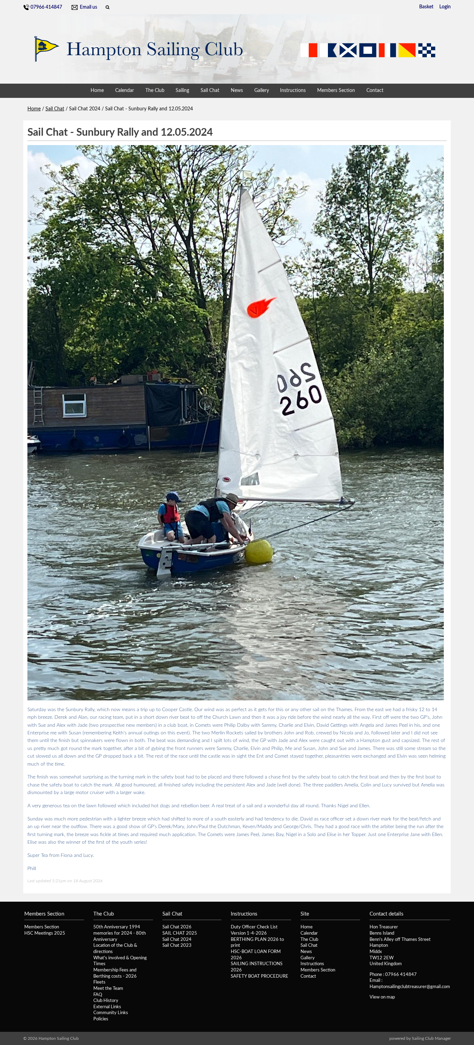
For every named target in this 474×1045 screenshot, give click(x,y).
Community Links (110, 1013)
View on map (382, 997)
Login (445, 7)
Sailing (182, 90)
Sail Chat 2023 (177, 945)
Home (97, 90)
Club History (105, 1000)
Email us (88, 7)
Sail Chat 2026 (177, 927)
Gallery (261, 90)
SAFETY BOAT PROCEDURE (259, 976)
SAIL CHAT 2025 (179, 933)
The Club (154, 90)
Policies (100, 1019)
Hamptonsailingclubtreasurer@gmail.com (410, 987)
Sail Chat (210, 90)
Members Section (336, 90)
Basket (426, 7)
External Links (107, 1007)
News (237, 90)
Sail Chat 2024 (177, 939)
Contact (374, 90)
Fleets (99, 982)
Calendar (124, 90)
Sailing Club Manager (431, 1038)
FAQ (97, 995)
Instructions (293, 90)
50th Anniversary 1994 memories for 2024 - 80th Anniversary (119, 933)
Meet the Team (108, 988)
